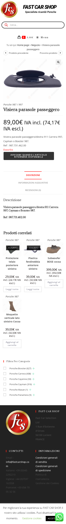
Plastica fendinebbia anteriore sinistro (33, 263)
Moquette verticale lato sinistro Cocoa (12, 318)
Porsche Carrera (20, 373)
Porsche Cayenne (20, 379)
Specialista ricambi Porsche (40, 12)
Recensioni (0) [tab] (33, 190)
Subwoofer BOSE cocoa (54, 260)
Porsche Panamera (20, 394)
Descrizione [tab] (33, 175)
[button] (58, 62)
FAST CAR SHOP (40, 7)
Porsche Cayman (20, 384)
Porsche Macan (18, 389)
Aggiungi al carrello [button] (54, 284)
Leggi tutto (12, 289)
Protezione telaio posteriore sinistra (12, 263)
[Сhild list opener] (33, 368)
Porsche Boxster (20, 368)
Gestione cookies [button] (31, 518)
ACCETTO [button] (52, 518)
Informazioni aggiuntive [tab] (33, 182)
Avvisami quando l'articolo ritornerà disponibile (28, 155)
